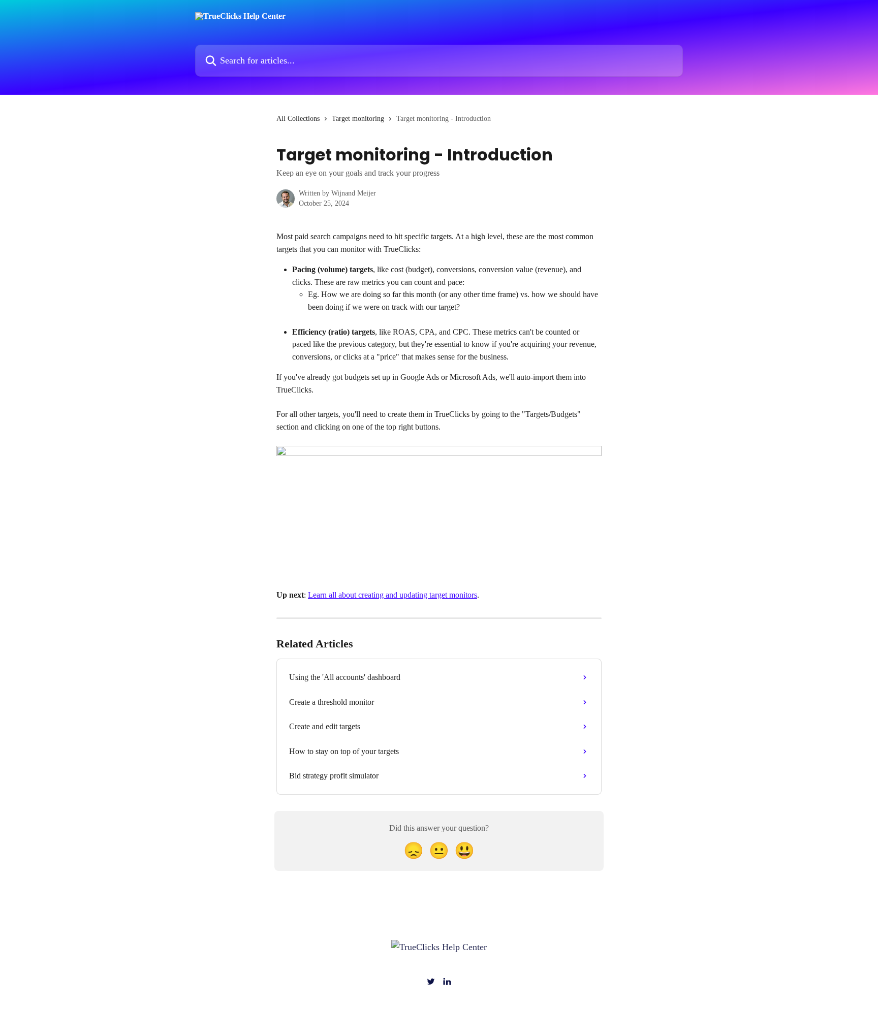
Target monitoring (358, 118)
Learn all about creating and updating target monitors (392, 595)
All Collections (298, 118)
